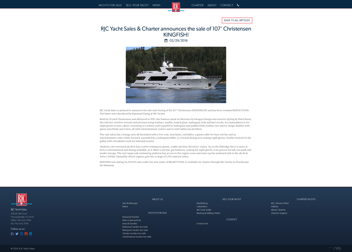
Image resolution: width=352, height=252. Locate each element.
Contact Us (202, 223)
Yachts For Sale (110, 5)
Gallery (274, 206)
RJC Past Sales (204, 210)
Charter (198, 5)
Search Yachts (129, 223)
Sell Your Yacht (137, 5)
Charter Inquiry (279, 213)
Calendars (202, 206)
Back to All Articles (237, 20)
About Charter (278, 210)
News (156, 5)
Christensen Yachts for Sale (136, 237)
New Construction (131, 220)
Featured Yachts (130, 217)
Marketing (202, 203)
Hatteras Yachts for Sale (135, 227)
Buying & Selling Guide (208, 213)
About (212, 5)
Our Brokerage (130, 203)
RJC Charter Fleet (280, 203)
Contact (226, 5)
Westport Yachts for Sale (135, 230)
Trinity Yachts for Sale (134, 233)
